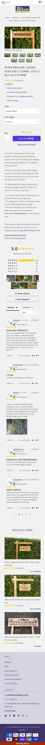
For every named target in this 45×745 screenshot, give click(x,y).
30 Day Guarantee (12, 675)
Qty (6, 133)
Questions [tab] (26, 307)
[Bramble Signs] (22, 9)
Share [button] (11, 356)
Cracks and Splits (11, 683)
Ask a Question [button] (23, 299)
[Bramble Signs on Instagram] (23, 715)
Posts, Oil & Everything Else (15, 238)
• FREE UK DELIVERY (14, 88)
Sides (7, 106)
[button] (33, 356)
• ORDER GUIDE (12, 100)
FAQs (7, 666)
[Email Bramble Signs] (27, 715)
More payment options (27, 144)
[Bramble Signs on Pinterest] (18, 715)
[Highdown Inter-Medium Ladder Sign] (23, 38)
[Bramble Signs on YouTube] (14, 715)
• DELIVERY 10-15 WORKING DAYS (19, 96)
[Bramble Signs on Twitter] (6, 715)
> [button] (30, 514)
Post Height (9, 117)
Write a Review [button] (24, 293)
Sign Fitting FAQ (11, 671)
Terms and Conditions (13, 679)
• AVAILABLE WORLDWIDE (16, 92)
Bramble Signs (16, 727)
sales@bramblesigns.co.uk (30, 230)
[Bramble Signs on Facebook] (10, 715)
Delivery (8, 662)
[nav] (6, 2)
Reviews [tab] (11, 307)
